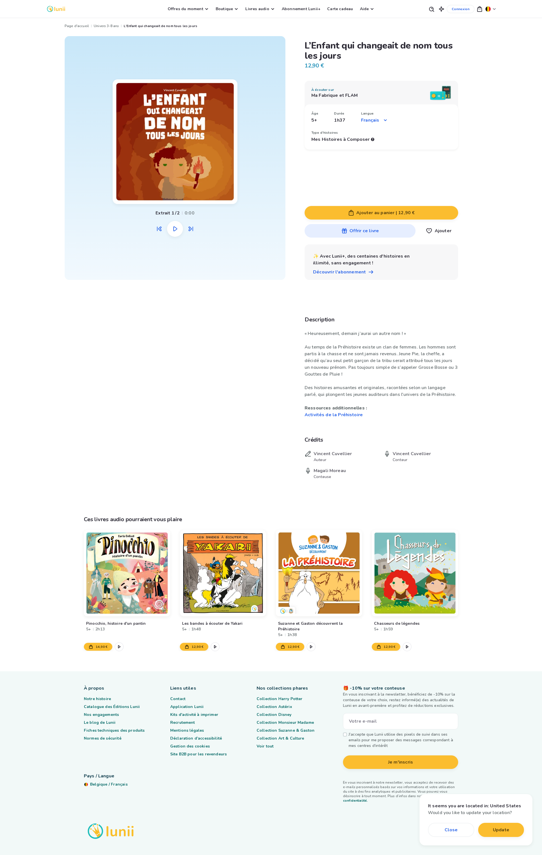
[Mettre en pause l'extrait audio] (175, 229)
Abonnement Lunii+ (301, 9)
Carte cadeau (340, 9)
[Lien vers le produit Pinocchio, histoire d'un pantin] (127, 573)
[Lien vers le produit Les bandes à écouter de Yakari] (223, 573)
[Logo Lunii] (56, 9)
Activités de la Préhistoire (334, 415)
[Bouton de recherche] (431, 9)
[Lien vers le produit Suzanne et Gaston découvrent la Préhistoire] (319, 573)
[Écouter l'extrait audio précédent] (159, 229)
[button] (441, 9)
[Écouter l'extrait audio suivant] (191, 229)
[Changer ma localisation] (491, 9)
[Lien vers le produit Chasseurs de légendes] (415, 573)
